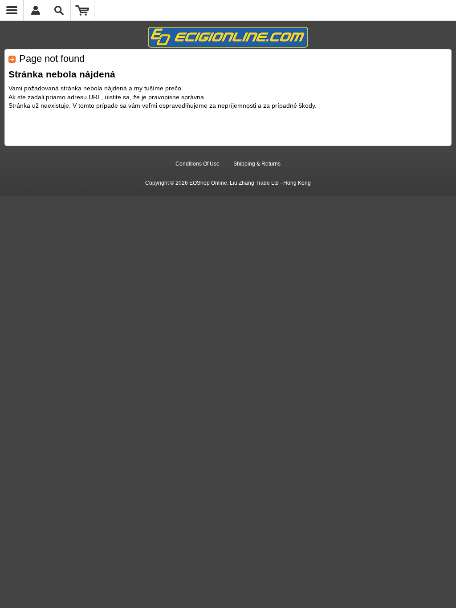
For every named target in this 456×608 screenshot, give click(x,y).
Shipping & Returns (257, 164)
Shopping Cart (82, 10)
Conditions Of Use (197, 164)
